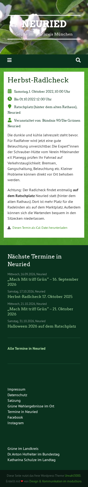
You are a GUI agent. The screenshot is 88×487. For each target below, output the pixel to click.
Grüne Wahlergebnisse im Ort (31, 406)
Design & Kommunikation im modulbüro (55, 481)
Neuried (44, 24)
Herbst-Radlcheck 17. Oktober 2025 (40, 296)
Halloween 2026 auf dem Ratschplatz (42, 326)
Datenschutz (17, 394)
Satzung (14, 400)
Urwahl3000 (72, 475)
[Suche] (78, 60)
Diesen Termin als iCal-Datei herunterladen (39, 227)
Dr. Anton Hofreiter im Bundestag (34, 454)
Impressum (16, 389)
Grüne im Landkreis (23, 448)
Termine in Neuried (23, 411)
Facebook (15, 417)
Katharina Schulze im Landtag (32, 459)
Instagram (16, 422)
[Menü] (9, 60)
